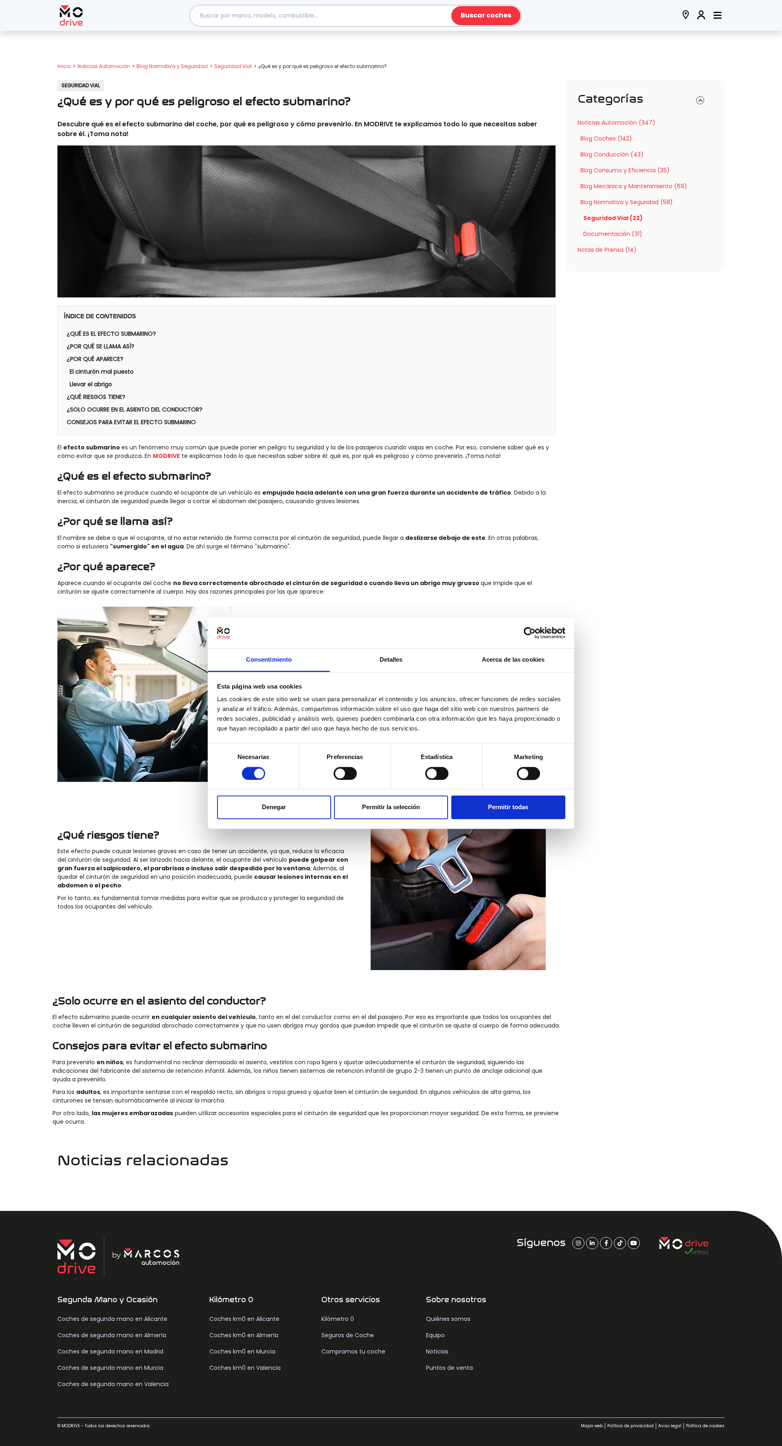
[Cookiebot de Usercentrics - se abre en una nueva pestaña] (529, 633)
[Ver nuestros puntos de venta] (685, 16)
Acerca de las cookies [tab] (513, 659)
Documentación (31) (612, 234)
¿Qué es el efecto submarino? (111, 334)
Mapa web (592, 1426)
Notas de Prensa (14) (607, 250)
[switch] (345, 773)
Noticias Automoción (103, 66)
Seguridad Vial (233, 66)
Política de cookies (705, 1426)
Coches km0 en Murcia (242, 1351)
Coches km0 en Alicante (244, 1319)
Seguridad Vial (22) (613, 218)
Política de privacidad (630, 1426)
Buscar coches (486, 15)
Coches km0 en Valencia (245, 1368)
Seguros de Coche (347, 1335)
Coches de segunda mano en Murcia (110, 1368)
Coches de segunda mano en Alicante (112, 1319)
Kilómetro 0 (337, 1319)
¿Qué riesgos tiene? (96, 397)
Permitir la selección (391, 807)
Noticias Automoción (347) (616, 123)
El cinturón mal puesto (102, 372)
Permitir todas (508, 807)
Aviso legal (669, 1426)
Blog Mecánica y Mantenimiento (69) (633, 186)
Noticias (437, 1351)
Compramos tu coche (353, 1351)
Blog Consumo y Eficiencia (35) (625, 170)
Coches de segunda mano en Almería (111, 1335)
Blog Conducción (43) (612, 154)
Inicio (64, 66)
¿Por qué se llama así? (100, 346)
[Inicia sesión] (701, 16)
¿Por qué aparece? (95, 359)
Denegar (274, 807)
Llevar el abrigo (91, 384)
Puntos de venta (449, 1368)
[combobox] (355, 15)
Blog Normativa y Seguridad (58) (626, 202)
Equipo (435, 1335)
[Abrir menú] (717, 16)
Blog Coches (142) (606, 138)
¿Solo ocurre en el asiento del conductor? (134, 409)
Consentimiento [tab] (269, 659)
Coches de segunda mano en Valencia (113, 1384)
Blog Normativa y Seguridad (172, 66)
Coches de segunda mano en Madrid (110, 1351)
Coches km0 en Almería (243, 1335)
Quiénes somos (448, 1319)
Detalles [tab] (391, 659)
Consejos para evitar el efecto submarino (131, 422)
